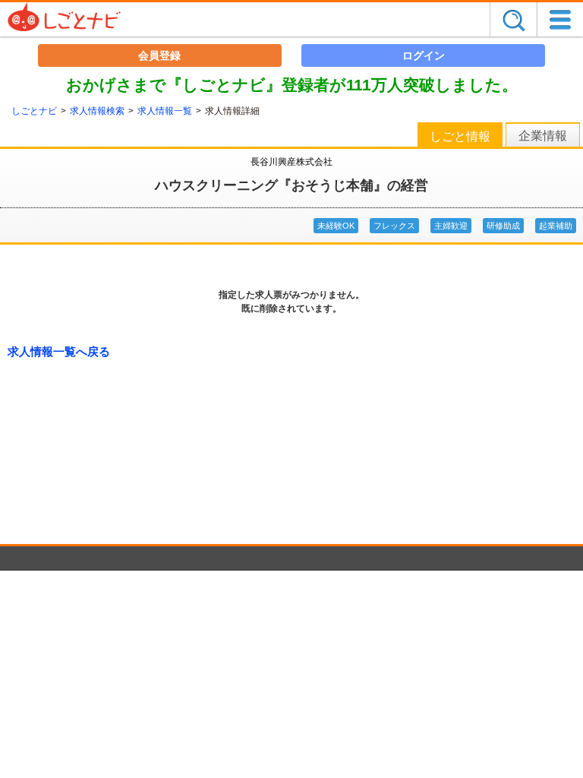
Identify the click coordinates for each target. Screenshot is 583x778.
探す (513, 19)
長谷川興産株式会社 (291, 162)
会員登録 (159, 55)
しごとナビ (34, 111)
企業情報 (542, 135)
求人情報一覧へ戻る (59, 351)
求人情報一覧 (164, 111)
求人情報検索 (97, 111)
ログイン (423, 55)
